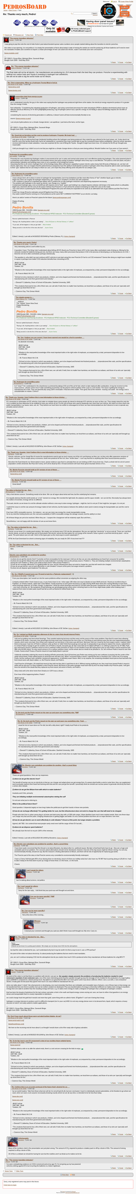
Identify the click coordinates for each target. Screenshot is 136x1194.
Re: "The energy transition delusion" (25, 66)
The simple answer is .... (25, 297)
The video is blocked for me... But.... (19, 490)
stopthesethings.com (16, 1024)
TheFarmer (11, 454)
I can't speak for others (34, 870)
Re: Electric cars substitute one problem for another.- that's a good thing (49, 765)
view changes (69, 236)
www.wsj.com (18, 1100)
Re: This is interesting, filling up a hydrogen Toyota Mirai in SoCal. (32, 83)
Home (5, 10)
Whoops (37, 921)
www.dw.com (17, 1096)
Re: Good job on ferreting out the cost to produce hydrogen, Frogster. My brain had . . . (44, 135)
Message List (19, 35)
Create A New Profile (126, 1)
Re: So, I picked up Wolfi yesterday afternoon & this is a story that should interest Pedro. (47, 634)
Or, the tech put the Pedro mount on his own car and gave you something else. (47, 712)
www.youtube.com (11, 53)
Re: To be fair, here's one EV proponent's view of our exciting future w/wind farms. (40, 1041)
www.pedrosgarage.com (61, 197)
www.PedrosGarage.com (21, 212)
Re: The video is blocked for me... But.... (22, 527)
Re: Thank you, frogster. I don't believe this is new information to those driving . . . (36, 397)
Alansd (8, 1161)
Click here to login (10, 1185)
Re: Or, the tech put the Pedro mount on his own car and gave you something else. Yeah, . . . (52, 721)
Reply (114, 62)
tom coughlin (13, 156)
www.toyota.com (14, 90)
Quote (121, 62)
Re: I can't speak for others (28, 886)
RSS (73, 1175)
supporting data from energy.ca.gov (28, 96)
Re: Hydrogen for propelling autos (25, 174)
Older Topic (19, 1171)
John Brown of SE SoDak (15, 84)
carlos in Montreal (16, 68)
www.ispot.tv (15, 1045)
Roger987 (12, 546)
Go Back (129, 62)
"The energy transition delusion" (21, 38)
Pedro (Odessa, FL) (17, 175)
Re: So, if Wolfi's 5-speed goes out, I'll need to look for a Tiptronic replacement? (42, 574)
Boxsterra (25, 767)
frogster (11, 40)
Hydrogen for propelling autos (21, 154)
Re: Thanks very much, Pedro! (25, 242)
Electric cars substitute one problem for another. (28, 555)
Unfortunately (23, 1138)
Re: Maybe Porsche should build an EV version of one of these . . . (34, 470)
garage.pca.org (43, 210)
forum (63, 1191)
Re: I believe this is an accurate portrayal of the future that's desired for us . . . (41, 1087)
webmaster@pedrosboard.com (72, 1192)
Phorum (74, 1191)
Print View (40, 35)
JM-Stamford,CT (18, 383)
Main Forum (13, 10)
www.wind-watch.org (16, 1020)
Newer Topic (9, 1171)
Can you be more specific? (42, 896)
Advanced (95, 15)
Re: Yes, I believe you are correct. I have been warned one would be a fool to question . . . (51, 337)
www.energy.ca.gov (23, 118)
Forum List (8, 35)
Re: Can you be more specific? (33, 911)
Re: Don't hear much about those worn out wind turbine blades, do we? (34, 1016)
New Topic (30, 35)
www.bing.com (14, 87)
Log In (115, 1)
